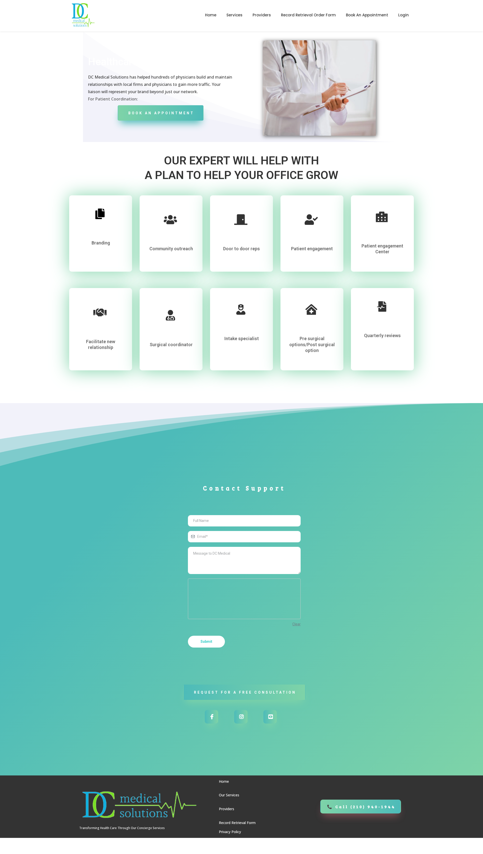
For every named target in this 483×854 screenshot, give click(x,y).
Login (403, 15)
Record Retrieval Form (237, 822)
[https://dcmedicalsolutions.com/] (83, 15)
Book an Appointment (367, 15)
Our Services (229, 795)
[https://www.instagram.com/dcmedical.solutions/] (241, 717)
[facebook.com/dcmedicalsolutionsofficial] (211, 717)
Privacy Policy (230, 831)
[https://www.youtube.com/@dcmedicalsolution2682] (270, 717)
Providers (262, 15)
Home (210, 15)
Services (234, 15)
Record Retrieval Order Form (308, 15)
